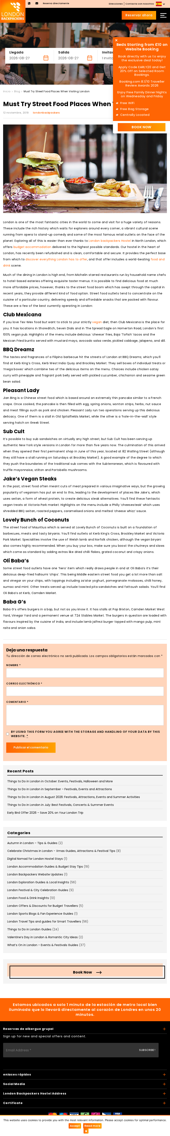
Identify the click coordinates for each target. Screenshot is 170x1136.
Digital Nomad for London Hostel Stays (35, 859)
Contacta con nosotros (139, 3)
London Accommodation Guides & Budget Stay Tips (45, 866)
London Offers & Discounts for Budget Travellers (42, 906)
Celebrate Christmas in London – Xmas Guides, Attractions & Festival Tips (61, 851)
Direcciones (116, 3)
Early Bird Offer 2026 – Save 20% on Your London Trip (45, 813)
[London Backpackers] (13, 11)
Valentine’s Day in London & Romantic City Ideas (42, 937)
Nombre (13, 665)
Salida (63, 52)
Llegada (16, 52)
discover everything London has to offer (56, 259)
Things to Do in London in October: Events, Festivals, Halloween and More (60, 781)
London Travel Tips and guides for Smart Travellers (44, 921)
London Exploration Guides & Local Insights (38, 882)
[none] (161, 4)
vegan (97, 322)
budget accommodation (32, 247)
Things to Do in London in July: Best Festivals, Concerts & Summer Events (60, 805)
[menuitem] (161, 4)
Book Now (82, 972)
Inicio (6, 91)
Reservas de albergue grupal (28, 1029)
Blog (17, 91)
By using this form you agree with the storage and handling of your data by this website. (85, 734)
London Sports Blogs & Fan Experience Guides (40, 914)
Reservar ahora (138, 15)
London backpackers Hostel (110, 241)
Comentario (17, 702)
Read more (92, 1126)
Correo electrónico (24, 683)
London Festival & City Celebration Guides (37, 890)
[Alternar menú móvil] (163, 15)
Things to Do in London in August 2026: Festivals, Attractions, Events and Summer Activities (73, 797)
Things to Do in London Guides (29, 929)
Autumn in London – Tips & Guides (32, 843)
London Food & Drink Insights (28, 898)
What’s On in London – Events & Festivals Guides (42, 945)
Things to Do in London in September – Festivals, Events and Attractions (59, 789)
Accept (75, 1126)
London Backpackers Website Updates (35, 874)
